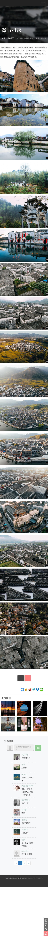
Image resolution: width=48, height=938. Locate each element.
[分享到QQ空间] (26, 689)
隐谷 (23, 764)
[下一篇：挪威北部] (39, 472)
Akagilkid (25, 851)
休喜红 (24, 774)
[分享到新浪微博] (30, 689)
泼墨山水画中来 (28, 785)
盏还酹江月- (26, 800)
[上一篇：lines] (8, 472)
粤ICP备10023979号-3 (35, 878)
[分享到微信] (41, 689)
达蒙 (23, 839)
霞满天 (24, 819)
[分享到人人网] (37, 689)
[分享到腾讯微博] (33, 689)
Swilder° (25, 829)
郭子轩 (24, 810)
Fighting (25, 754)
